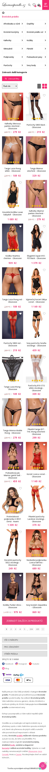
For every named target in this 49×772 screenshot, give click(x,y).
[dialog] (24, 386)
